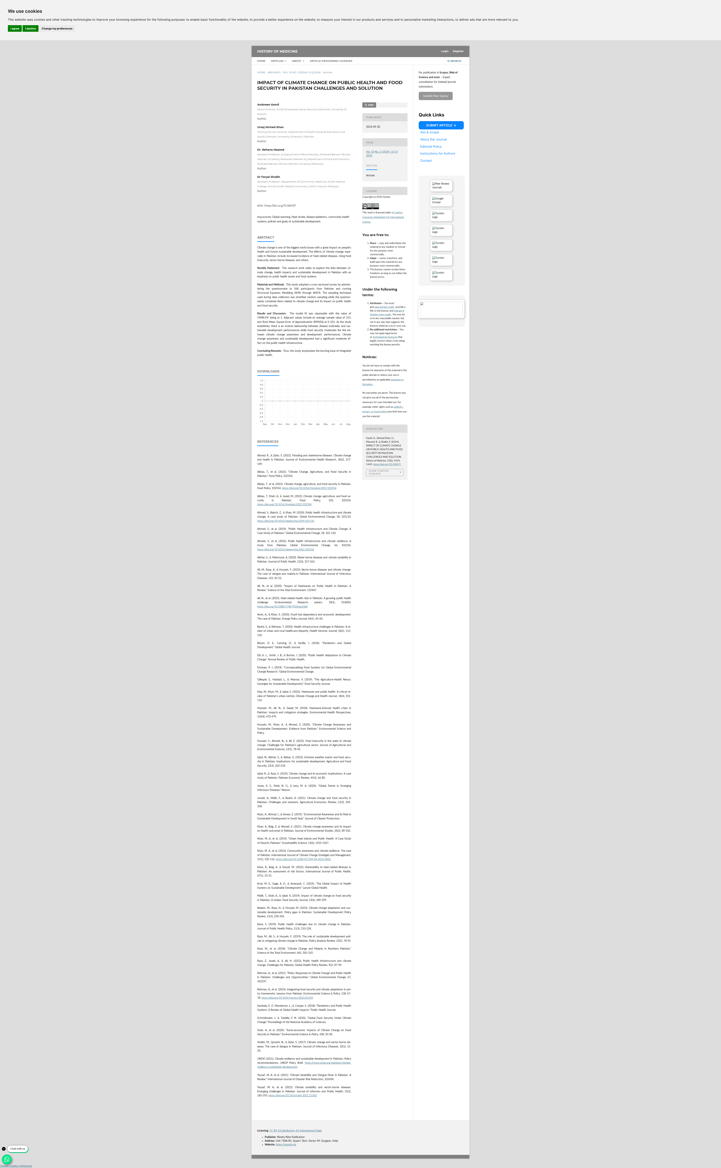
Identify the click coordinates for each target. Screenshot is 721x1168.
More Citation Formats (379, 472)
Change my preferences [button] (57, 28)
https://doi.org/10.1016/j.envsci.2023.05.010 (287, 998)
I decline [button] (30, 28)
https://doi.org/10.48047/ (280, 205)
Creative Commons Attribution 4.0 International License (383, 217)
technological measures (385, 337)
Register (458, 51)
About (297, 60)
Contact (426, 160)
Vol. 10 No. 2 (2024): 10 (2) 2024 (302, 72)
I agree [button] (15, 28)
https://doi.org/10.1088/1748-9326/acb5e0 (282, 607)
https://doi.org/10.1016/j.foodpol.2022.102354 (309, 488)
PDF (370, 104)
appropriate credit (384, 307)
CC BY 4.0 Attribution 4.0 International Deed (296, 1130)
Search (455, 60)
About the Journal (433, 139)
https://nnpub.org (286, 1144)
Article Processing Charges (331, 60)
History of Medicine (277, 51)
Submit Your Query (435, 95)
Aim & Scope (429, 132)
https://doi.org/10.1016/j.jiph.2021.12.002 (292, 1095)
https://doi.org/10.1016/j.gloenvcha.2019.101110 (285, 521)
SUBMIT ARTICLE (439, 125)
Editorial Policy (431, 146)
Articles (277, 60)
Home (261, 60)
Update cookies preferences (16, 1166)
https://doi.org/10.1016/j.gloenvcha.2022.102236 (285, 549)
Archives (274, 72)
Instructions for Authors (437, 153)
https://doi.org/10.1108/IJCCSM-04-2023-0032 (303, 859)
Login (445, 51)
